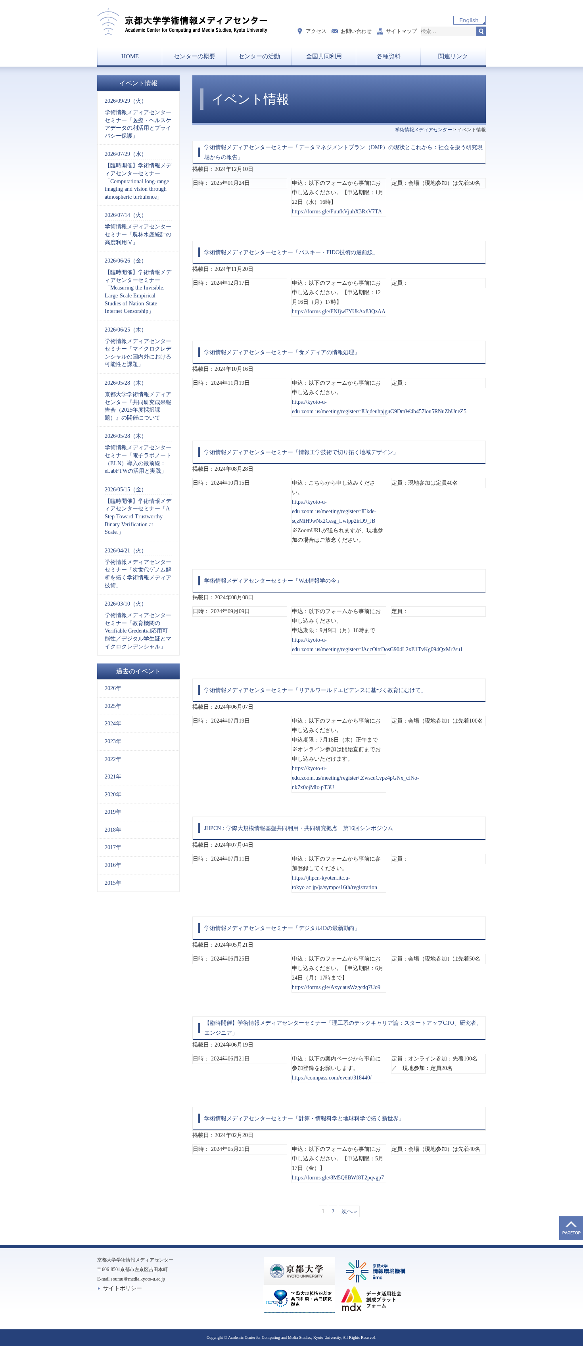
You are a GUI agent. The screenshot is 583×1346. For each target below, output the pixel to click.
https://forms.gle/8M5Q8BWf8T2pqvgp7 (338, 1178)
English (469, 20)
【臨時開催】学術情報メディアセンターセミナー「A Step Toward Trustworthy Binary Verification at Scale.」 (138, 511)
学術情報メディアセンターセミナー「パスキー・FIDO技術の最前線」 (291, 252)
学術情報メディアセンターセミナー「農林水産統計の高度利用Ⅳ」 (138, 228)
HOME (130, 56)
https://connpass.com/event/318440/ (332, 1078)
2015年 (113, 883)
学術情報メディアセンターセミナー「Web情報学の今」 (273, 581)
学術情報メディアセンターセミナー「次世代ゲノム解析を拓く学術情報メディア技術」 (138, 568)
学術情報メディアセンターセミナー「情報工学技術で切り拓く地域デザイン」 (301, 452)
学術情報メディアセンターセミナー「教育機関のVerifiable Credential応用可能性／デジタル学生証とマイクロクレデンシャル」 (138, 625)
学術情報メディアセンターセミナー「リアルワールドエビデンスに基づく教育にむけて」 (315, 690)
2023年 (113, 741)
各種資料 (389, 56)
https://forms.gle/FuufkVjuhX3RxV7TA (337, 212)
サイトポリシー (122, 1288)
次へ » (349, 1211)
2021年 (113, 777)
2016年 (113, 865)
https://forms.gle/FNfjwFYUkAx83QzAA (338, 311)
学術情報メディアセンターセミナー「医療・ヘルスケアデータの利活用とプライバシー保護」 (138, 118)
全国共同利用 (324, 56)
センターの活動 (259, 56)
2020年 (113, 795)
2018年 (113, 830)
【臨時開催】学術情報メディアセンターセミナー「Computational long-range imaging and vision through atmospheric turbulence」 (138, 175)
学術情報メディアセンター (423, 129)
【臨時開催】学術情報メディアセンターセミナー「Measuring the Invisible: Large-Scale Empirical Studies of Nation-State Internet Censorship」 (138, 286)
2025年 (113, 706)
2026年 (113, 688)
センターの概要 (194, 56)
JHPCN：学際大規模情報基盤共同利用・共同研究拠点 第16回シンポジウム (298, 828)
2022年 (113, 759)
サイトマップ (401, 31)
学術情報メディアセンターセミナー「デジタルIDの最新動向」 (282, 928)
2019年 (113, 812)
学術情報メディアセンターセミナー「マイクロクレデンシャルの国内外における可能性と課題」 (138, 347)
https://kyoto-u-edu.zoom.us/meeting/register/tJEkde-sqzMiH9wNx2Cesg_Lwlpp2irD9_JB (334, 511)
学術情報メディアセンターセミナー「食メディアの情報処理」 (282, 352)
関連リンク (453, 56)
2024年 (113, 724)
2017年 (113, 847)
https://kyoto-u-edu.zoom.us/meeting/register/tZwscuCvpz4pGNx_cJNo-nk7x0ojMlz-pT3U (355, 777)
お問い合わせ (356, 31)
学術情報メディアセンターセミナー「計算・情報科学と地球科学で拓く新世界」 (304, 1119)
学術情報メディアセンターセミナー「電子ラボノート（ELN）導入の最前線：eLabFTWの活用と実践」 (138, 453)
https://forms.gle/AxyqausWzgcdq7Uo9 (336, 987)
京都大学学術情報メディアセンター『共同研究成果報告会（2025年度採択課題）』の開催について (138, 400)
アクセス (316, 31)
